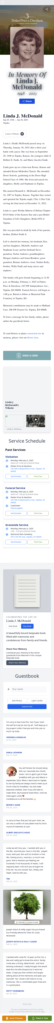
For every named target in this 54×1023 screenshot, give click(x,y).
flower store (32, 337)
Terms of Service (34, 1011)
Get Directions (16, 476)
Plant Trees (38, 476)
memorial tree (34, 333)
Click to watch (17, 508)
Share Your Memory (17, 662)
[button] (27, 907)
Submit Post (27, 706)
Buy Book (27, 626)
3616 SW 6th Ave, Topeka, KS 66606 (26, 537)
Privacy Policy (20, 1011)
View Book (13, 626)
